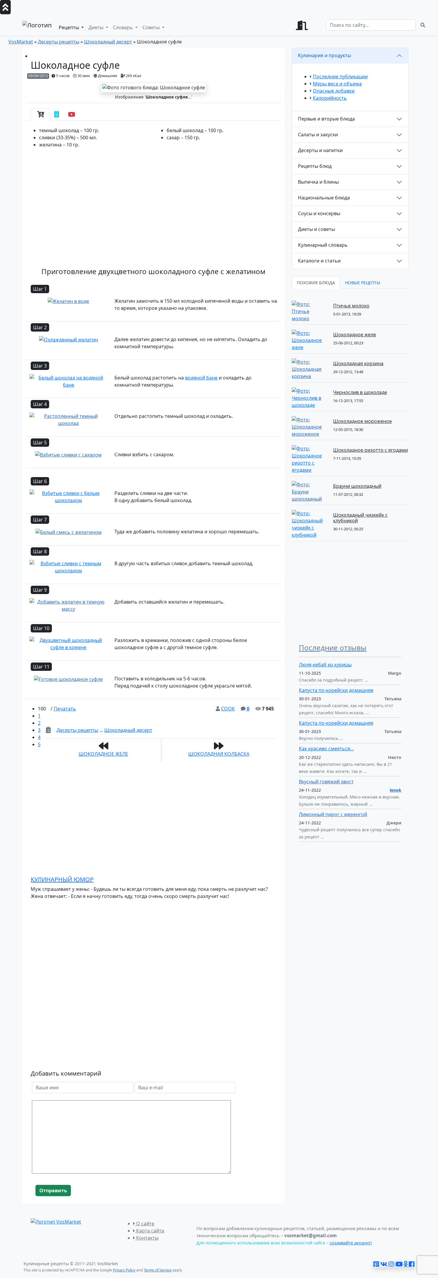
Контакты (147, 1238)
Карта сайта (149, 1230)
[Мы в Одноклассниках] (406, 1264)
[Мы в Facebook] (411, 1264)
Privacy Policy (124, 1270)
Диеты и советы (316, 229)
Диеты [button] (96, 27)
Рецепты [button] (69, 27)
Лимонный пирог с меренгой (333, 814)
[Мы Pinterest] (376, 1264)
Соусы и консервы (319, 213)
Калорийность (330, 98)
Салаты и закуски (318, 134)
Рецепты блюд (315, 166)
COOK (228, 708)
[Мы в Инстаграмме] (391, 1264)
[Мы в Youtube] (399, 1264)
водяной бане (201, 377)
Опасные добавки (334, 91)
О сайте (144, 1223)
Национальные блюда (324, 197)
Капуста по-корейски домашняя (336, 690)
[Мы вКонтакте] (383, 1264)
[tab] (40, 114)
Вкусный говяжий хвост (326, 781)
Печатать (65, 708)
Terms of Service (158, 1270)
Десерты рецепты (77, 730)
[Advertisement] (153, 211)
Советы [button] (151, 27)
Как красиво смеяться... (326, 748)
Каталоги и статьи (319, 260)
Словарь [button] (123, 27)
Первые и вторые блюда (326, 118)
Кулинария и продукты (324, 55)
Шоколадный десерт (128, 730)
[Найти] (423, 25)
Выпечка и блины (318, 182)
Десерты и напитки (320, 150)
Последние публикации (340, 76)
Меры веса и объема (337, 83)
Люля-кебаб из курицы (325, 664)
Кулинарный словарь (323, 245)
